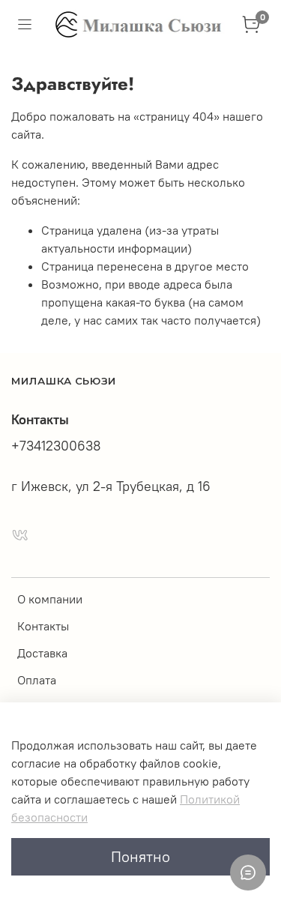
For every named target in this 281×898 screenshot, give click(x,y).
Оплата (36, 679)
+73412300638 (56, 446)
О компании (49, 598)
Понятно (140, 856)
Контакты (43, 625)
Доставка (42, 652)
